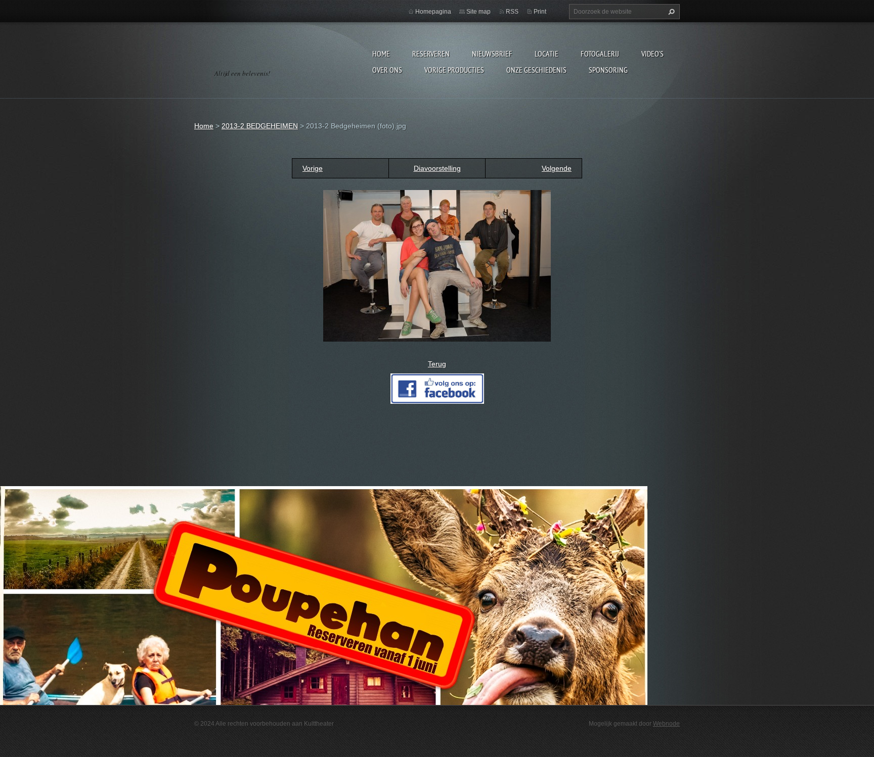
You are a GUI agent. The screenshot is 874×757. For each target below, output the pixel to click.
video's (652, 54)
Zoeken (670, 11)
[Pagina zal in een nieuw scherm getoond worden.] (437, 265)
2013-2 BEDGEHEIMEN (260, 126)
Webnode (666, 723)
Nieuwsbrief (492, 54)
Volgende (557, 168)
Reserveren (431, 54)
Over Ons (387, 70)
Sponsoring (608, 70)
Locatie (546, 54)
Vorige (312, 168)
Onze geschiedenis (536, 70)
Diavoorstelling (437, 168)
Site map (478, 11)
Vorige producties (454, 70)
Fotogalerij (600, 54)
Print (540, 11)
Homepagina (433, 11)
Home (381, 54)
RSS (512, 11)
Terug (437, 364)
